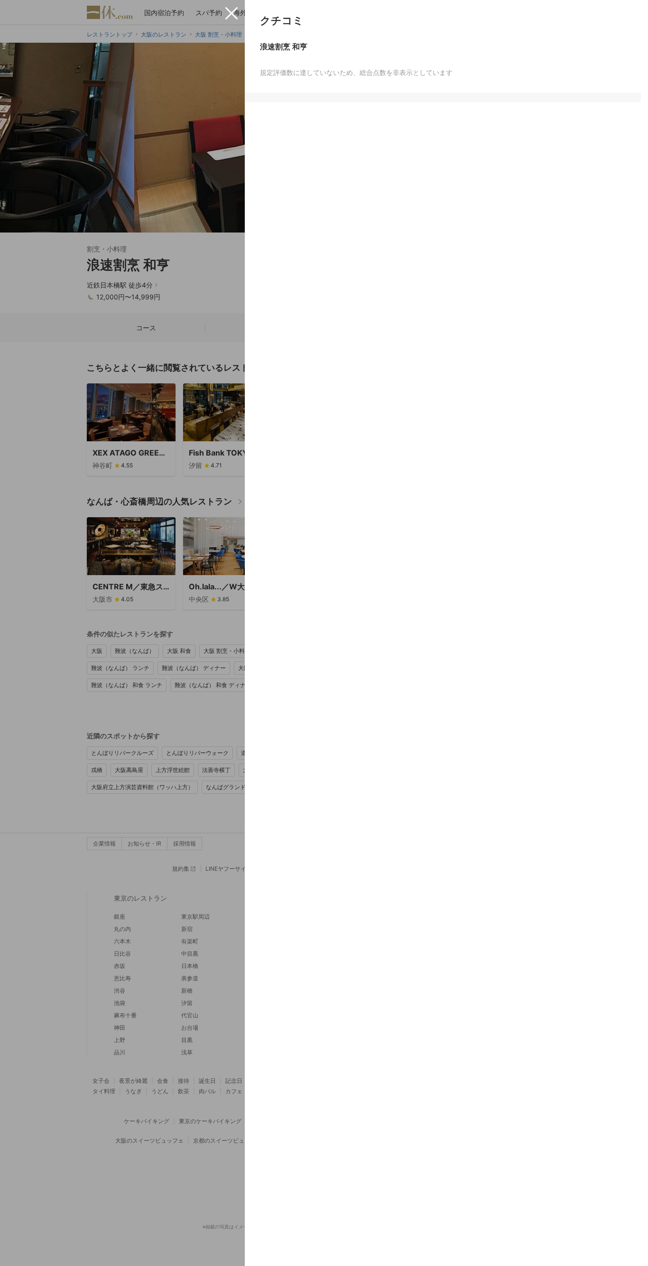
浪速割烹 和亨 (283, 46)
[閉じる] (231, 13)
